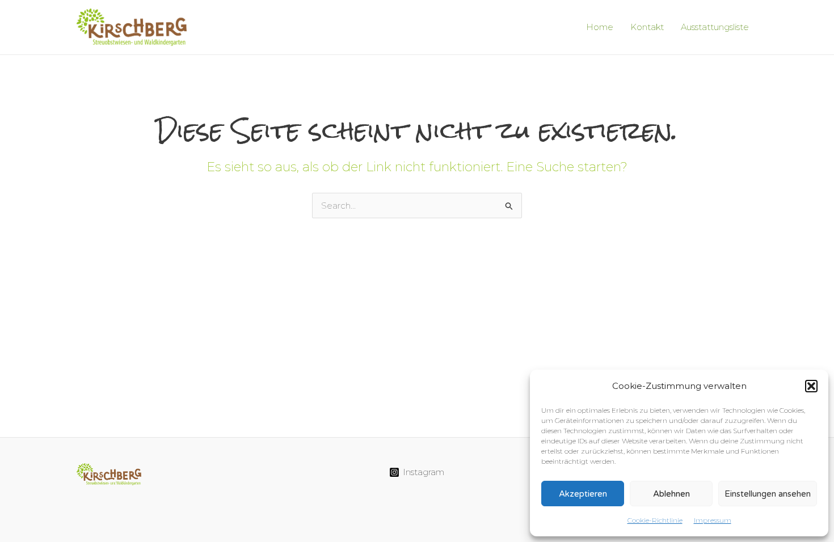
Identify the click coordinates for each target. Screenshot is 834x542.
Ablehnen (671, 494)
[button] (811, 386)
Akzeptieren (583, 494)
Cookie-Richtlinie (655, 520)
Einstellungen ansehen (768, 494)
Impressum (712, 520)
